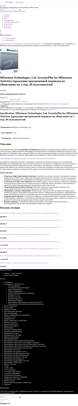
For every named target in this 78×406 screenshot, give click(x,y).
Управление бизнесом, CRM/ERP (15, 377)
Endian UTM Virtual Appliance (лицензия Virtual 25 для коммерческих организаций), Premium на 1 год (29, 248)
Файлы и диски (9, 381)
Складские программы (12, 373)
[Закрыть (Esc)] (7, 399)
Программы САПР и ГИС (13, 362)
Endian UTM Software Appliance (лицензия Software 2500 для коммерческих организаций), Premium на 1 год (30, 255)
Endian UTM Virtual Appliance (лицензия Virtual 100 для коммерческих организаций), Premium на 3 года (29, 213)
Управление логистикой (12, 379)
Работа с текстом (10, 364)
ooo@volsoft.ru (19, 2)
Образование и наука (11, 333)
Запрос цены (8, 24)
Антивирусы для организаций (18, 288)
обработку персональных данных (57, 104)
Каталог (7, 17)
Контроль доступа (14, 297)
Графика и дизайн (10, 309)
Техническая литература (12, 375)
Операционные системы (12, 335)
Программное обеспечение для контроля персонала (26, 304)
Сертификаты (9, 20)
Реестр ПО (7, 27)
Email (2, 97)
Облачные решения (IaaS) (13, 329)
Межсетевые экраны (15, 300)
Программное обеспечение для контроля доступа (25, 302)
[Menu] (1, 31)
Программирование (11, 339)
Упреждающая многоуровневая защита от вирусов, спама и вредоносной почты (27, 158)
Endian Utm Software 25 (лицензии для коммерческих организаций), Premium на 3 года (24, 234)
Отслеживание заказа (11, 22)
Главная (7, 15)
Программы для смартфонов (14, 359)
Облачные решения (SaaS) (13, 331)
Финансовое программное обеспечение (17, 382)
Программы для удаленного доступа (16, 360)
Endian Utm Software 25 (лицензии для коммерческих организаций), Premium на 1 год (24, 263)
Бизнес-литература (10, 306)
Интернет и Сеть (39, 44)
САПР (6, 366)
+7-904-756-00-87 (8, 2)
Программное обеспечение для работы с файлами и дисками (25, 346)
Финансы (7, 384)
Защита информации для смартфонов (21, 293)
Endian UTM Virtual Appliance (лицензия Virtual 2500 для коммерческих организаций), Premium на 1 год (29, 241)
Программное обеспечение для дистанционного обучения (24, 344)
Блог (5, 18)
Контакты (7, 26)
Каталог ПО (9, 44)
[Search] (1, 33)
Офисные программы (11, 337)
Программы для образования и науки (17, 353)
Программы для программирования (16, 355)
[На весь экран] (3, 399)
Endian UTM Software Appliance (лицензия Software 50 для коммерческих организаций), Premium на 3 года (30, 227)
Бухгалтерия (8, 308)
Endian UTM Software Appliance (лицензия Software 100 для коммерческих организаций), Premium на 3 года (30, 220)
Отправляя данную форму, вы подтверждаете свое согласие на (35, 104)
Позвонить (4, 11)
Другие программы (15, 289)
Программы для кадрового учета (15, 351)
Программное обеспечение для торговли (18, 348)
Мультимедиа (8, 328)
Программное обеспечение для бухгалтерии (19, 340)
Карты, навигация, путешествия (15, 320)
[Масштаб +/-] (1, 399)
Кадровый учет (9, 319)
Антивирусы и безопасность (24, 44)
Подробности (5, 102)
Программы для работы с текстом (15, 357)
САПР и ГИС (8, 368)
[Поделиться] (5, 399)
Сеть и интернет (9, 370)
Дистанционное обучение (13, 311)
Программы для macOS (12, 350)
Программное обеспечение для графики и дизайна (21, 342)
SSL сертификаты (14, 286)
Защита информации (15, 291)
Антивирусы (8, 282)
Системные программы (12, 371)
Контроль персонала (15, 298)
